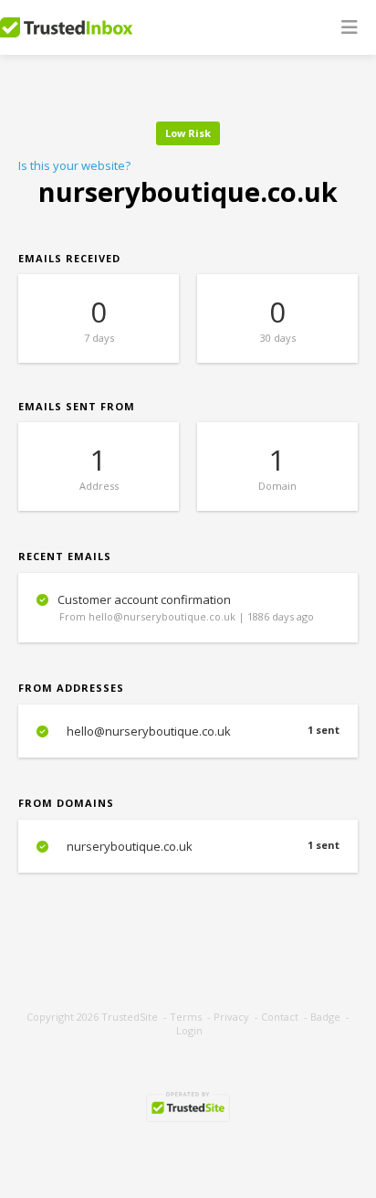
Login (189, 1030)
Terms (186, 1016)
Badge (325, 1016)
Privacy (231, 1016)
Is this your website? (74, 165)
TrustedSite (129, 1016)
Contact (279, 1016)
